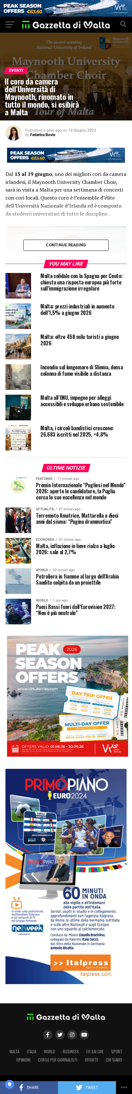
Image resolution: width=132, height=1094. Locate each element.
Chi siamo (114, 1060)
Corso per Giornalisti (57, 1060)
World (49, 1052)
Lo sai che (95, 1052)
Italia (31, 1052)
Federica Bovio (42, 135)
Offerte (91, 1060)
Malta (14, 1052)
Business (71, 1052)
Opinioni (23, 1060)
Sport (116, 1052)
